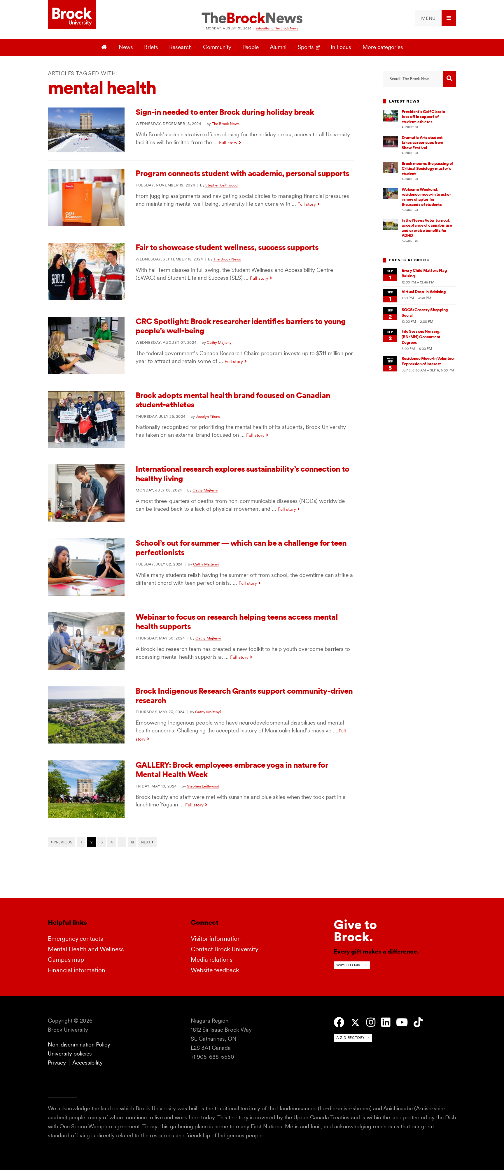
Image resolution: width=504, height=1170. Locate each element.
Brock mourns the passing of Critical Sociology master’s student (427, 168)
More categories (383, 47)
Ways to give (349, 965)
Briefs (151, 47)
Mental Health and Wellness (86, 949)
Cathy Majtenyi (219, 342)
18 (132, 842)
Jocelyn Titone (208, 416)
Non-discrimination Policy (79, 1044)
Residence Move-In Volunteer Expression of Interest (428, 361)
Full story (228, 142)
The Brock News (225, 123)
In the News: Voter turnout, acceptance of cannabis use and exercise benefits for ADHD (427, 228)
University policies (70, 1053)
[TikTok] (418, 1022)
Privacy (57, 1062)
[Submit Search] (449, 79)
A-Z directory (350, 1037)
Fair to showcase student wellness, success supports (227, 247)
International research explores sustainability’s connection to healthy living (242, 473)
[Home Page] (105, 47)
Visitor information (216, 938)
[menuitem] (435, 18)
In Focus (341, 47)
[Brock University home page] (72, 15)
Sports (306, 47)
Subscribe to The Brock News (277, 28)
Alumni (278, 47)
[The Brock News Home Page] (252, 18)
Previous (62, 842)
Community (217, 47)
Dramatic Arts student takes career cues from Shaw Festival (423, 142)
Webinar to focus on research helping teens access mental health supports (237, 621)
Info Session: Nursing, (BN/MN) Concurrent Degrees (421, 337)
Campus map (66, 959)
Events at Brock (409, 260)
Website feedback (215, 970)
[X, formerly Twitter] (355, 1022)
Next (146, 842)
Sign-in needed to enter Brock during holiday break (225, 112)
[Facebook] (339, 1022)
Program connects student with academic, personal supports (242, 173)
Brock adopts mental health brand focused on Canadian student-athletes (233, 399)
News (126, 47)
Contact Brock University (224, 949)
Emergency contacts (75, 938)
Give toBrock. (355, 931)
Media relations (211, 959)
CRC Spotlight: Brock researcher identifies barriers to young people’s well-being (241, 325)
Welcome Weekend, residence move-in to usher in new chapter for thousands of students (426, 197)
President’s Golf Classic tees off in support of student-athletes (423, 116)
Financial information (76, 970)
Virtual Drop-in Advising (424, 291)
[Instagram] (370, 1022)
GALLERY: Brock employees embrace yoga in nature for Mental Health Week (232, 769)
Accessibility (87, 1062)
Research (180, 47)
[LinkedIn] (385, 1022)
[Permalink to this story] (86, 150)
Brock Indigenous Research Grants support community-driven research (244, 695)
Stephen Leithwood (221, 185)
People (250, 47)
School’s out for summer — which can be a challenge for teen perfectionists (241, 547)
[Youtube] (402, 1022)
